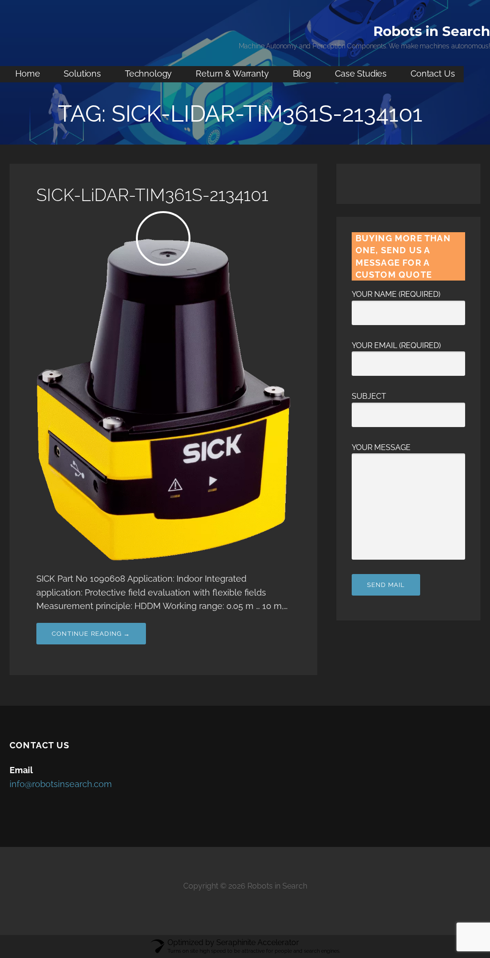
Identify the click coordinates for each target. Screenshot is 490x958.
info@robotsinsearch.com (61, 784)
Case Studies (361, 73)
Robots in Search (431, 31)
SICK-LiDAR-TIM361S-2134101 (152, 195)
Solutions (82, 73)
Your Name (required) (396, 294)
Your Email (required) (396, 345)
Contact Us (433, 73)
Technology (148, 73)
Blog (302, 73)
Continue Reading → (91, 633)
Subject (369, 396)
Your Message (381, 447)
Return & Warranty (232, 73)
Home (27, 73)
